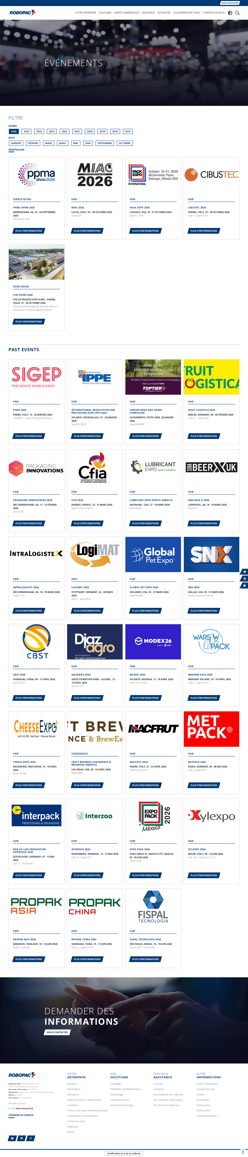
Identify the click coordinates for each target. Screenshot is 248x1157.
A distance (158, 1089)
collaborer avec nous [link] (186, 12)
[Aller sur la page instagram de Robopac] (30, 1138)
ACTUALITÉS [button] (164, 12)
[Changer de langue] (230, 13)
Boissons (71, 1083)
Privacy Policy (203, 1105)
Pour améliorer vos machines (168, 1094)
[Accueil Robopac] (21, 12)
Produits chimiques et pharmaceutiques (87, 1110)
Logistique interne (119, 1100)
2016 (128, 131)
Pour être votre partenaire (166, 1105)
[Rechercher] (237, 13)
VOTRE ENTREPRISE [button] (85, 12)
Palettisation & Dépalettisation (125, 1089)
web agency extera (16, 1103)
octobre (125, 143)
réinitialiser (16, 149)
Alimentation (73, 1089)
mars (48, 143)
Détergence (73, 1094)
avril (62, 143)
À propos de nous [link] (214, 12)
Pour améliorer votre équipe (167, 1100)
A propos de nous (205, 1089)
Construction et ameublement (82, 1115)
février (33, 143)
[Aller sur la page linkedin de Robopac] (21, 1138)
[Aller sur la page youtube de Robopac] (12, 1138)
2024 (39, 131)
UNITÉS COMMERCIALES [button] (127, 12)
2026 (14, 131)
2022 (64, 131)
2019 (102, 131)
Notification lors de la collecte (124, 1153)
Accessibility (202, 1100)
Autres (70, 1132)
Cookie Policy (203, 1110)
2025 (26, 131)
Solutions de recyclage (121, 1105)
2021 (77, 131)
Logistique (72, 1126)
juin (88, 143)
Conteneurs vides (76, 1121)
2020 (90, 131)
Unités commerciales (207, 1083)
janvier (16, 143)
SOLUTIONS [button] (105, 12)
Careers (200, 1094)
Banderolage (116, 1094)
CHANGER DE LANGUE (20, 1115)
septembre (105, 143)
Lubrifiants (72, 1105)
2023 (52, 131)
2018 (115, 131)
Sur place (158, 1083)
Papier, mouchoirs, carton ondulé (84, 1100)
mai (75, 143)
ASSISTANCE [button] (148, 12)
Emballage (115, 1083)
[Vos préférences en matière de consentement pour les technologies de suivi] (243, 1152)
